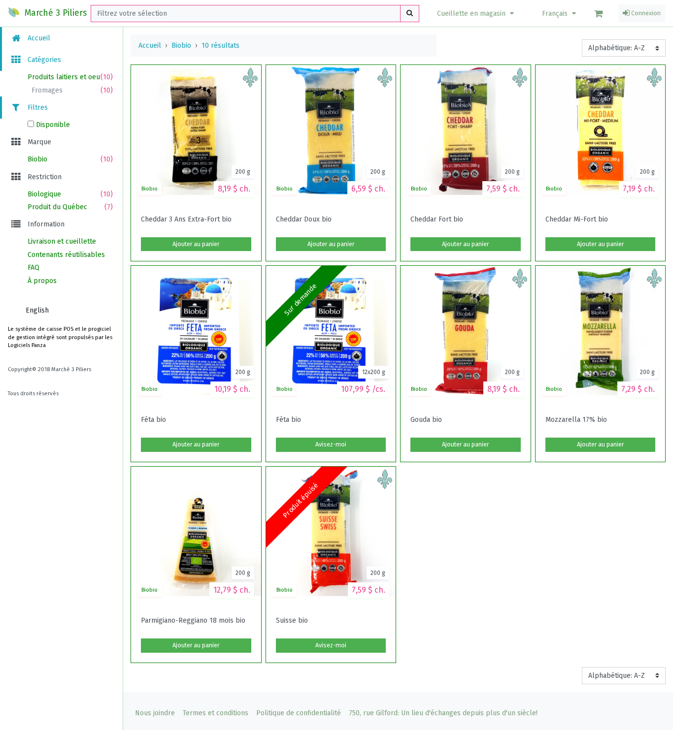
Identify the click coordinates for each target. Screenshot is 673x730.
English (37, 310)
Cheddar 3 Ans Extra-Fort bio (186, 219)
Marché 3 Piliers (54, 13)
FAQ (33, 267)
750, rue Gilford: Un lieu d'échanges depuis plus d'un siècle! (443, 713)
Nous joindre (155, 713)
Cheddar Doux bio (304, 219)
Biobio (181, 45)
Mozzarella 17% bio (576, 420)
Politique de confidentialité (298, 713)
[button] (476, 13)
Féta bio (153, 420)
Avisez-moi (330, 444)
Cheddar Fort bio (436, 219)
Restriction (44, 177)
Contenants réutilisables (66, 255)
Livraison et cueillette (62, 241)
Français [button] (556, 13)
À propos (42, 281)
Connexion (645, 13)
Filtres (37, 107)
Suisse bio (292, 621)
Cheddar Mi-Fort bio (576, 219)
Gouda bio (426, 420)
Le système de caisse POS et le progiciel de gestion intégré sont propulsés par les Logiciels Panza (60, 337)
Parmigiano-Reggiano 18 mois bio (193, 621)
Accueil (38, 38)
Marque (38, 142)
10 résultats (220, 45)
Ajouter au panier (195, 244)
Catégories (43, 60)
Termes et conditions (215, 713)
